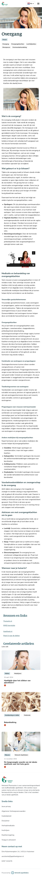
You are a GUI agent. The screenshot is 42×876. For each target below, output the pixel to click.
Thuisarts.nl (7, 621)
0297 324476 (7, 861)
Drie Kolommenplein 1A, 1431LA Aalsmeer (18, 851)
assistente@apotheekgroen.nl (13, 856)
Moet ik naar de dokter (11, 636)
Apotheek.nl (7, 631)
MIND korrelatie (9, 625)
